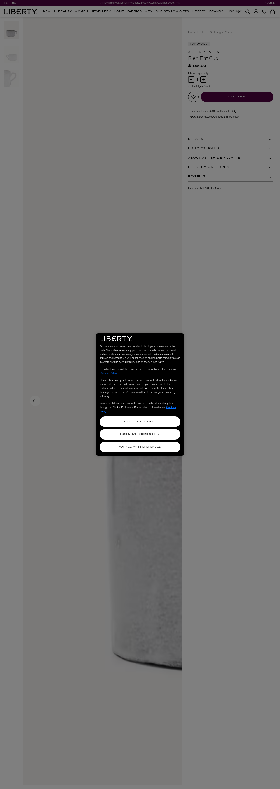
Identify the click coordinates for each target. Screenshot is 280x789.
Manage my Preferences (140, 447)
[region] (140, 394)
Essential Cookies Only (140, 434)
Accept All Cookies (140, 422)
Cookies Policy (108, 373)
